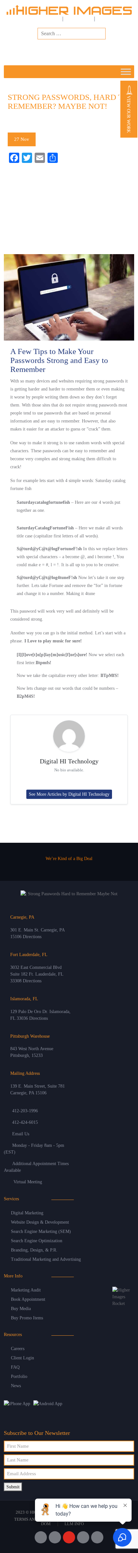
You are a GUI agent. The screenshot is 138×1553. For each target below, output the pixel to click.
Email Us (20, 1133)
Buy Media (21, 1308)
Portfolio (19, 1376)
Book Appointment (28, 1299)
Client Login (22, 1358)
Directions (32, 936)
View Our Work (128, 113)
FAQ (15, 1367)
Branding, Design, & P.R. (34, 1250)
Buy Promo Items (27, 1318)
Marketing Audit (26, 1290)
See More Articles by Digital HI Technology (69, 794)
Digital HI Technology (69, 761)
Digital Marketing (27, 1213)
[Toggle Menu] (126, 71)
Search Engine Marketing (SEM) (41, 1231)
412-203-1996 (25, 1110)
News (16, 1385)
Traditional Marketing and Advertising (46, 1259)
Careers (17, 1348)
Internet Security (48, 121)
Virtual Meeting (27, 1181)
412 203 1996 (88, 50)
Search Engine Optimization (36, 1240)
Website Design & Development (40, 1222)
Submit (13, 1487)
